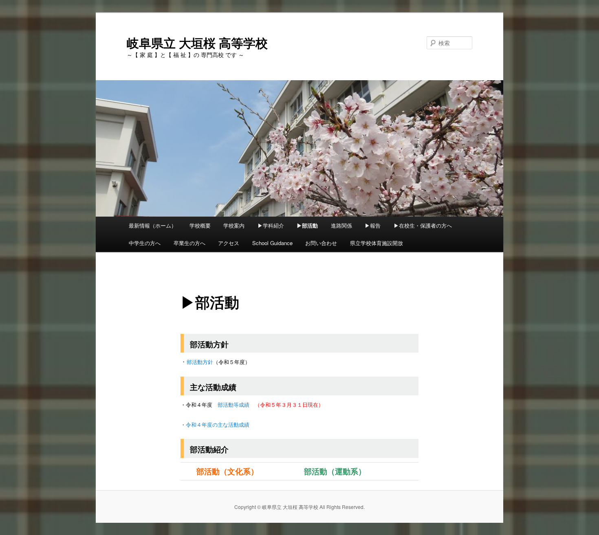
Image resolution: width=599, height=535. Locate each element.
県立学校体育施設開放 (376, 243)
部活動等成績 (233, 404)
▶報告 (373, 225)
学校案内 (233, 225)
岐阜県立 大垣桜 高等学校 (197, 42)
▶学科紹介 (271, 225)
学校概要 (200, 225)
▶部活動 (307, 225)
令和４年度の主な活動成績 (217, 424)
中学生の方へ (145, 243)
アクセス (228, 243)
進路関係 (341, 225)
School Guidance (272, 243)
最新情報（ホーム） (152, 225)
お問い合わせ (321, 243)
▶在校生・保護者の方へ (423, 225)
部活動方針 (200, 362)
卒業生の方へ (189, 243)
